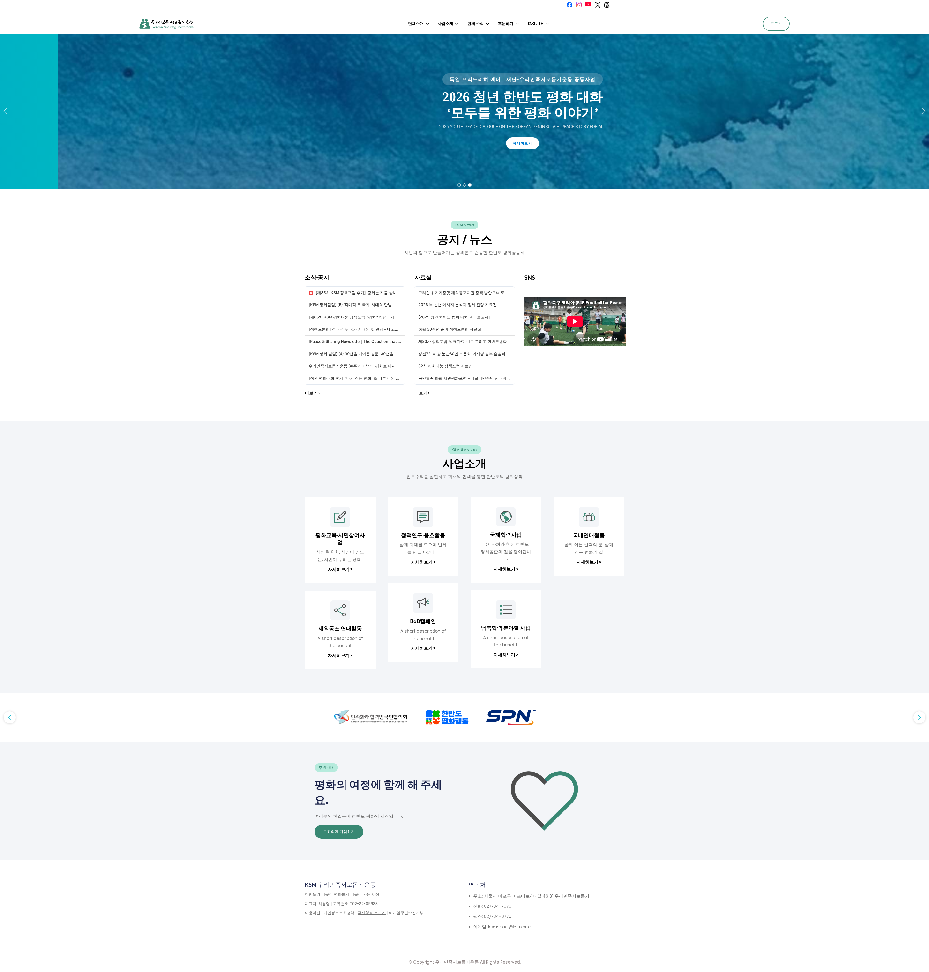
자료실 (423, 277)
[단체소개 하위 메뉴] (427, 23)
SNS (529, 277)
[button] (5, 111)
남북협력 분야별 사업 (506, 627)
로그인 (776, 23)
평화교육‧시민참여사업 (340, 539)
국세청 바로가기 (372, 913)
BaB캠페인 (423, 621)
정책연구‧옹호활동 (423, 535)
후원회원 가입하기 (339, 831)
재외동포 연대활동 (340, 628)
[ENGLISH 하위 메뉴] (547, 23)
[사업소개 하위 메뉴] (456, 23)
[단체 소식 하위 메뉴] (487, 23)
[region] (464, 111)
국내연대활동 (589, 535)
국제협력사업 (506, 534)
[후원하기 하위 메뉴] (517, 23)
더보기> (312, 393)
